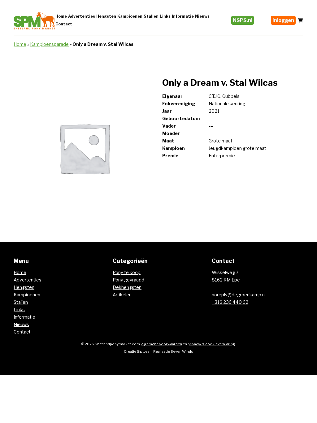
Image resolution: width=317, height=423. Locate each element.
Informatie (183, 16)
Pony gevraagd (128, 280)
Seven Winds (182, 351)
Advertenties (81, 16)
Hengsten (106, 16)
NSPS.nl (242, 20)
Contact (63, 24)
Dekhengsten (127, 287)
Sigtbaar (144, 351)
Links (165, 16)
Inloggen (283, 20)
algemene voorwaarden (161, 344)
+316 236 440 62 (230, 302)
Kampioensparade (49, 44)
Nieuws (202, 16)
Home (61, 16)
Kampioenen (129, 16)
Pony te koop (127, 272)
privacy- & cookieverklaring (211, 344)
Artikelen (122, 295)
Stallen (151, 16)
